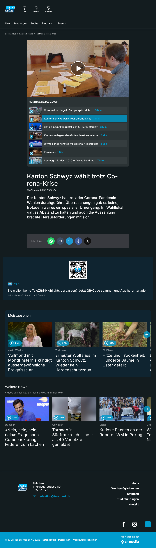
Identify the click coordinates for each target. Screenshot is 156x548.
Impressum (64, 539)
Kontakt (134, 504)
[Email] (69, 241)
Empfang (133, 493)
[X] (87, 241)
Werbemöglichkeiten (125, 488)
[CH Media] (130, 541)
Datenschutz (49, 539)
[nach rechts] (147, 334)
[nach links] (9, 334)
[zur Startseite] (10, 9)
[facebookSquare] (124, 524)
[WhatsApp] (51, 241)
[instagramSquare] (134, 524)
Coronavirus (10, 34)
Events (62, 23)
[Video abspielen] (78, 68)
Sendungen (20, 23)
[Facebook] (78, 241)
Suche (34, 23)
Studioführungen (128, 499)
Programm (48, 23)
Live (7, 23)
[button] (60, 241)
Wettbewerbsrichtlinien (85, 539)
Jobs (135, 483)
